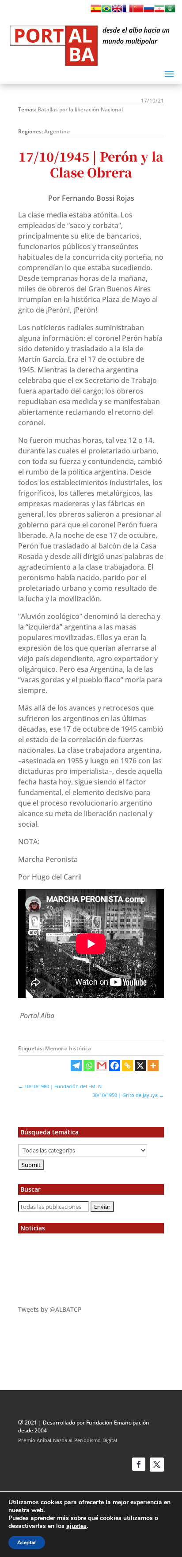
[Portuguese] (106, 11)
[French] (127, 11)
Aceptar (26, 1542)
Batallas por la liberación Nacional (80, 109)
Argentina (57, 131)
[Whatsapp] (89, 1065)
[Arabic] (170, 11)
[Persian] (159, 11)
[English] (117, 11)
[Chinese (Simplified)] (138, 11)
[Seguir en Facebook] (138, 1464)
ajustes (76, 1526)
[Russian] (149, 11)
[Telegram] (76, 1065)
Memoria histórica (68, 1048)
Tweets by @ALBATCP (50, 1309)
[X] (140, 1065)
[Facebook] (114, 1065)
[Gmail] (101, 1065)
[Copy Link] (127, 1065)
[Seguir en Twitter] (157, 1465)
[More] (153, 1065)
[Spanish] (96, 11)
